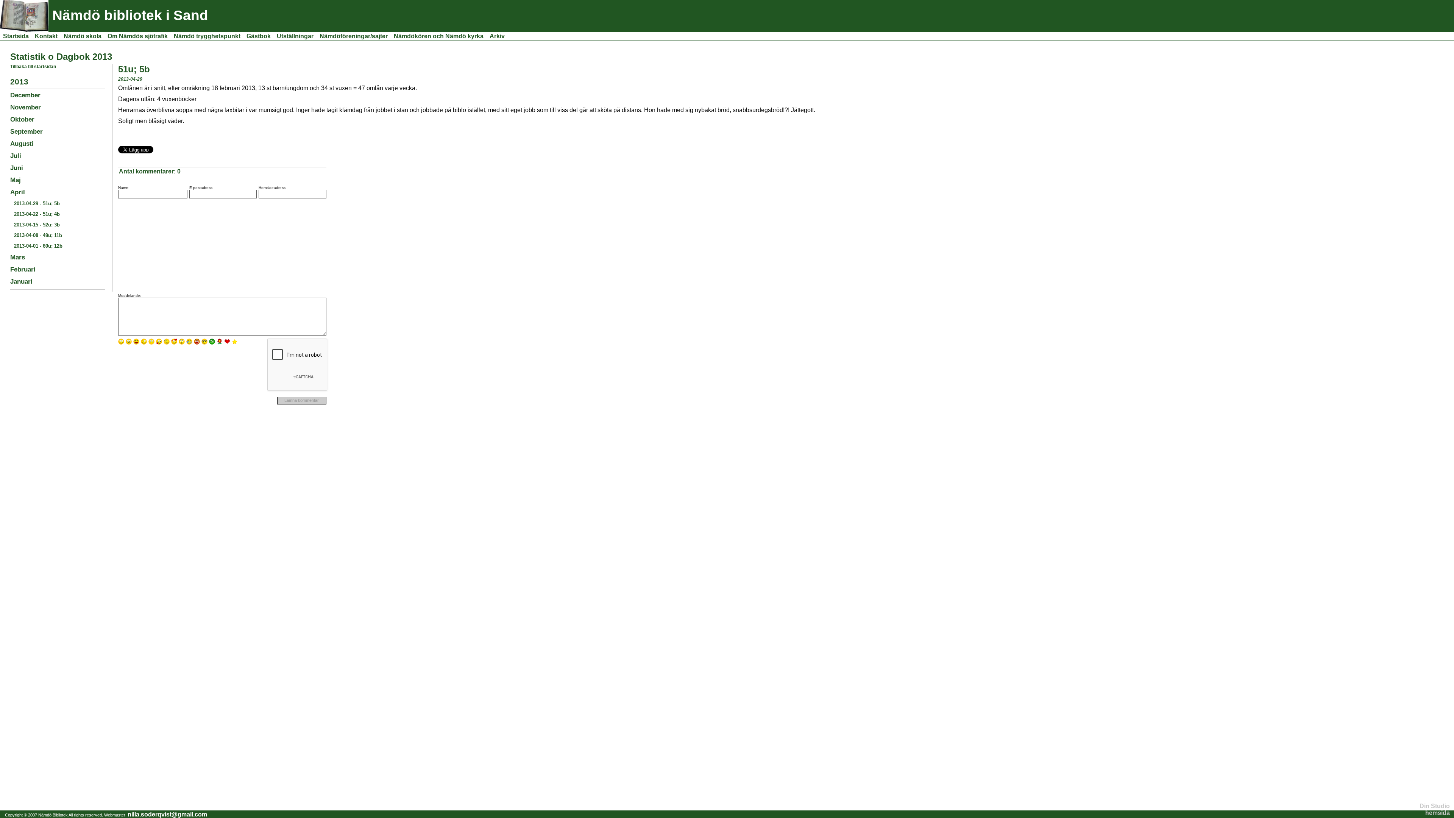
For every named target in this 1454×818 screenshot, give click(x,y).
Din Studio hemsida (1435, 809)
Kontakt (46, 36)
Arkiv (497, 36)
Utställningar (295, 36)
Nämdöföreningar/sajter (354, 36)
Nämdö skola (82, 36)
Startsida (16, 36)
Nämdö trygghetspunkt (207, 36)
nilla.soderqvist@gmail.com (167, 814)
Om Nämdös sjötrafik (138, 36)
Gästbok (258, 36)
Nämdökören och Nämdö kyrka (439, 36)
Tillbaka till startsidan (33, 66)
